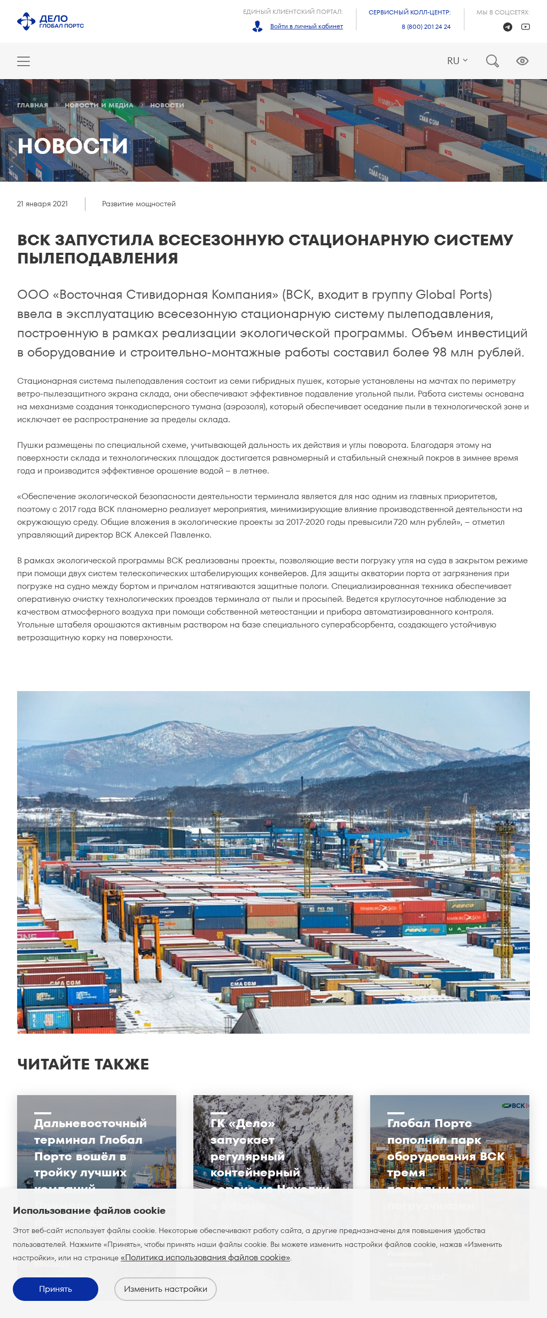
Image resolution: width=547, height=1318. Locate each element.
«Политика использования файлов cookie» (205, 1257)
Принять (55, 1289)
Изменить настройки (165, 1289)
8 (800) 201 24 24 (426, 26)
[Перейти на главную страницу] (50, 21)
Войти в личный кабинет (306, 25)
